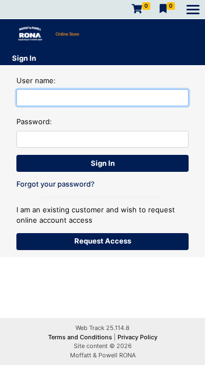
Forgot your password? (55, 183)
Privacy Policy (137, 337)
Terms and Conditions (81, 337)
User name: (36, 80)
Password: (34, 121)
